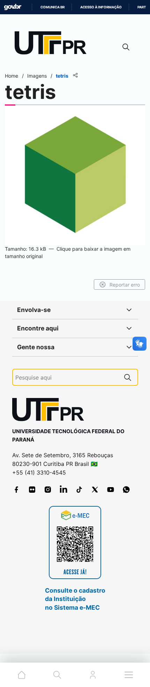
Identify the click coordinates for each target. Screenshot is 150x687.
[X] (95, 489)
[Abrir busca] (126, 47)
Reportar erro (125, 285)
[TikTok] (79, 489)
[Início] (53, 44)
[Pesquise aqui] (127, 377)
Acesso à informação (101, 7)
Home (11, 76)
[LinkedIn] (63, 489)
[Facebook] (16, 489)
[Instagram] (48, 489)
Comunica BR (52, 7)
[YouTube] (110, 489)
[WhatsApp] (126, 489)
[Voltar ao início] (50, 411)
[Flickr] (32, 489)
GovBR (12, 7)
